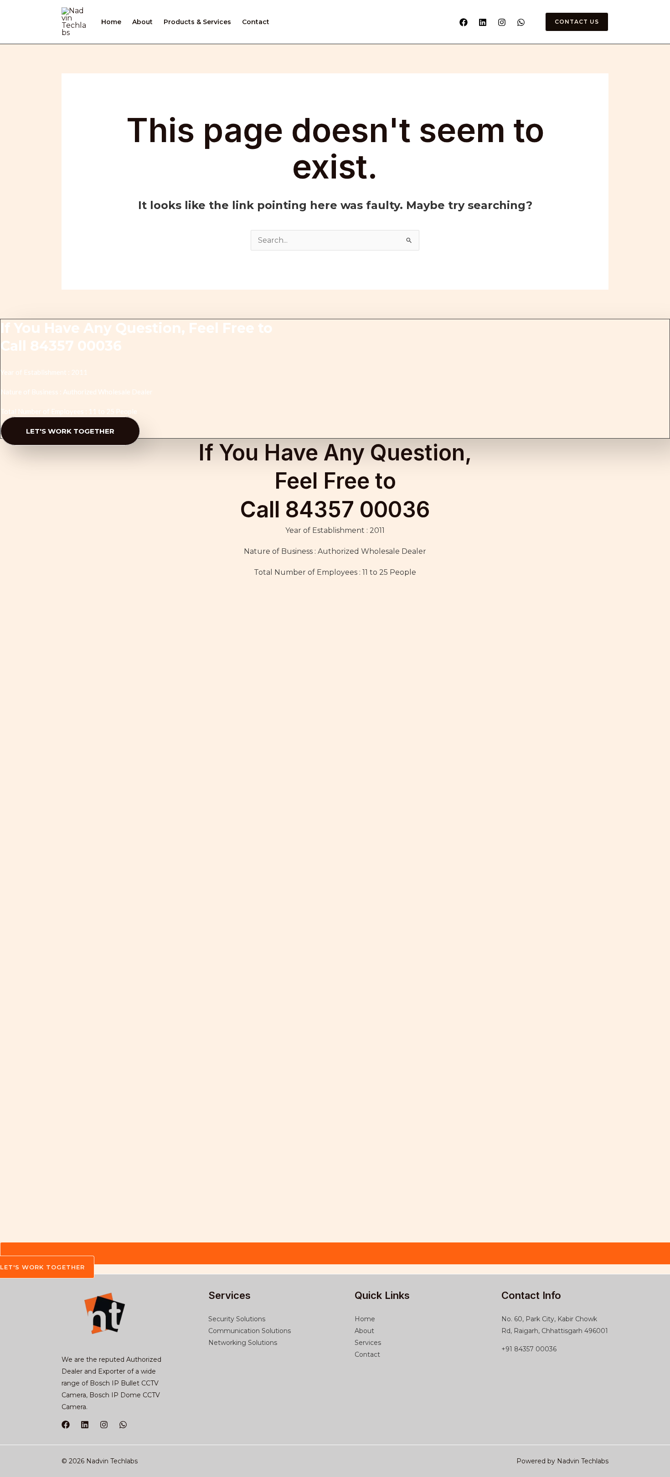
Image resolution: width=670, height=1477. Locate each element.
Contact (255, 22)
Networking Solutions (242, 1343)
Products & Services (197, 22)
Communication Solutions (249, 1331)
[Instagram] (502, 22)
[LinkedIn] (85, 1425)
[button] (571, 21)
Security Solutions (236, 1319)
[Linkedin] (483, 22)
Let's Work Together (70, 431)
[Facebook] (463, 22)
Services (368, 1343)
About (142, 22)
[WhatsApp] (521, 22)
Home (111, 22)
